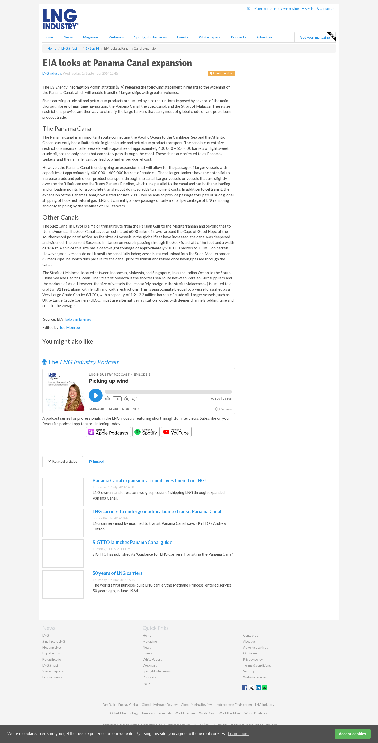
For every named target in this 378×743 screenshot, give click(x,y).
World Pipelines (255, 713)
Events (182, 37)
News (147, 647)
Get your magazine (315, 37)
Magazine (90, 37)
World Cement (185, 713)
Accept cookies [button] (352, 734)
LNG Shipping (51, 665)
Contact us (326, 8)
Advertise (264, 37)
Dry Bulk (109, 705)
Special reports (53, 671)
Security (249, 671)
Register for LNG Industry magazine (274, 8)
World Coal (207, 713)
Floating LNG (51, 647)
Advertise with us (255, 647)
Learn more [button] (238, 733)
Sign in (309, 8)
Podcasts (238, 37)
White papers (210, 37)
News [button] (68, 37)
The (82, 361)
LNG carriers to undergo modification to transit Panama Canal (157, 511)
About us (249, 641)
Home (48, 37)
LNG (45, 635)
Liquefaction (51, 653)
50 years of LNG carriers (118, 573)
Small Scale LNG (53, 641)
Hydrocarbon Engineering (233, 705)
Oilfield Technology (124, 713)
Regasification (52, 659)
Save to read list (223, 73)
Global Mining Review (196, 705)
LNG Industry (51, 73)
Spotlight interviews (150, 37)
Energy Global (128, 705)
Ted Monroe (69, 327)
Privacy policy (253, 659)
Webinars (116, 37)
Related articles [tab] (64, 461)
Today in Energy (77, 319)
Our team (250, 653)
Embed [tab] (98, 461)
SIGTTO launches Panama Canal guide (132, 542)
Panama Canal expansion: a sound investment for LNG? (149, 480)
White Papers (152, 659)
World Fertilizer (230, 713)
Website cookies (255, 677)
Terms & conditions (257, 665)
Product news (52, 677)
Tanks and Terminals (156, 713)
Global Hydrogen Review (160, 705)
